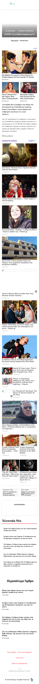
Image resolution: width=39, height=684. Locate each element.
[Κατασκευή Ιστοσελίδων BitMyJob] (32, 679)
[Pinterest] (19, 509)
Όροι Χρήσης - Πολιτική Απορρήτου (19, 652)
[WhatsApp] (24, 509)
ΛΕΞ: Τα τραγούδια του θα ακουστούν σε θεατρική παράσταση (10, 493)
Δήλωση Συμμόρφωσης (19, 663)
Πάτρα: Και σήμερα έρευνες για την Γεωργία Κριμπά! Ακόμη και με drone (17, 591)
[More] (29, 509)
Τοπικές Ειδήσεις (25, 31)
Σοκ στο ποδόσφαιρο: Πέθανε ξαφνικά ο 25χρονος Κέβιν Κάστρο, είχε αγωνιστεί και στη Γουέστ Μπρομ (20, 555)
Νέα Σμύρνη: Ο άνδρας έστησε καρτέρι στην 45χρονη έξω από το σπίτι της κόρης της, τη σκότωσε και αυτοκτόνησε (20, 546)
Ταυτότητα (19, 658)
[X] (15, 509)
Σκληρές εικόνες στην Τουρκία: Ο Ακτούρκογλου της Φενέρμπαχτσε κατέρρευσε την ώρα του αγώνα (20, 537)
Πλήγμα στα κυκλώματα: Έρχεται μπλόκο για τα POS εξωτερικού (28, 493)
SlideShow (10, 31)
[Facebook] (10, 509)
